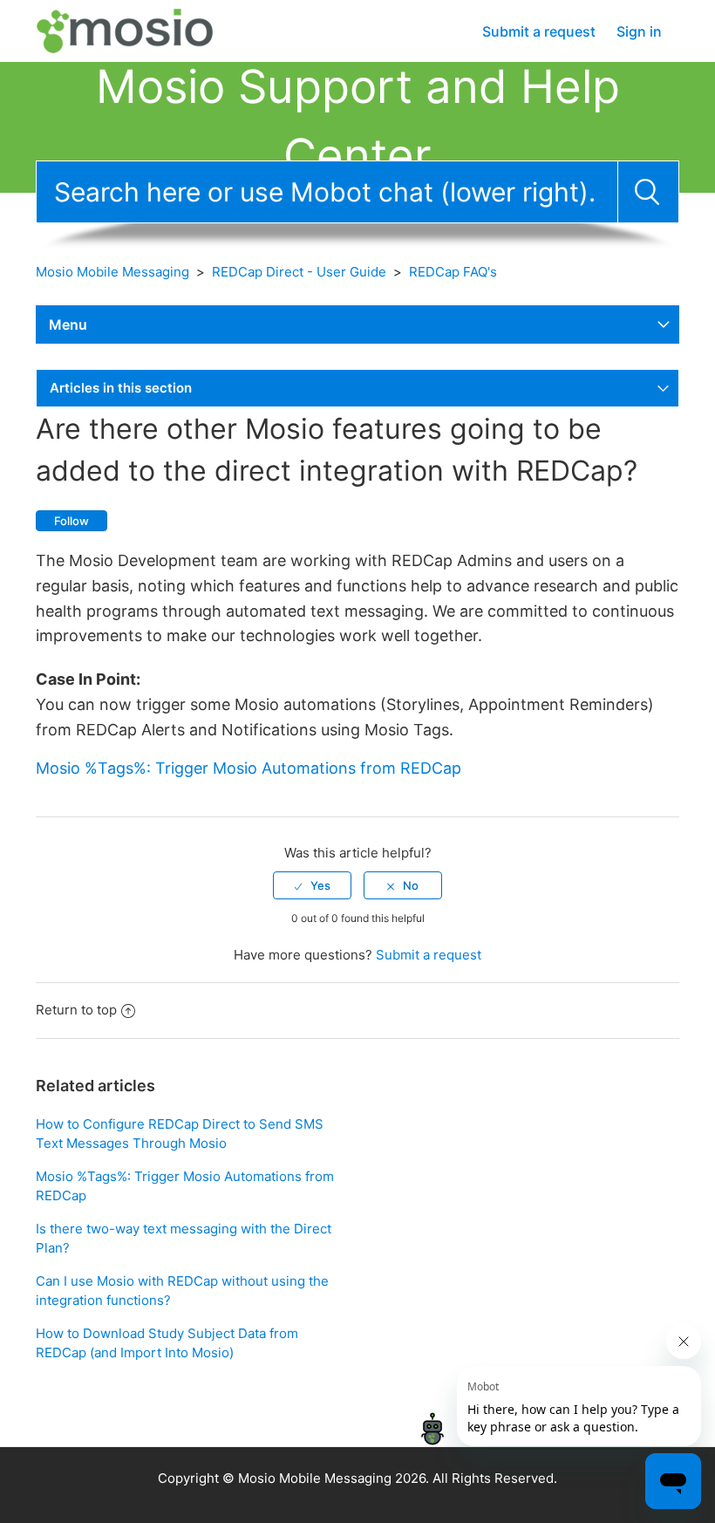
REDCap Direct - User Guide (299, 271)
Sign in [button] (639, 31)
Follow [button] (71, 521)
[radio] (312, 885)
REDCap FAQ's (453, 271)
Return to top (76, 1009)
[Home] (142, 30)
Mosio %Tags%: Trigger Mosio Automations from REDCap (248, 768)
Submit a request (539, 31)
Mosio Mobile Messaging (112, 271)
